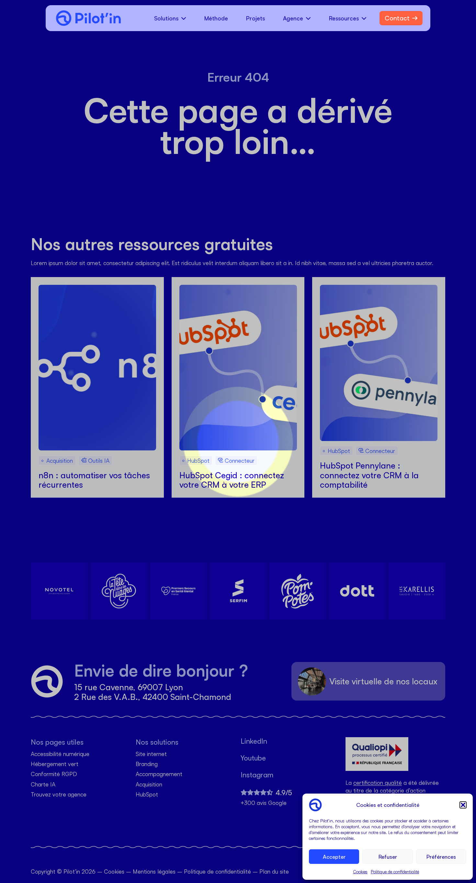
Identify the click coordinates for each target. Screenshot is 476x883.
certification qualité (377, 782)
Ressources (344, 18)
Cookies (360, 871)
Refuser (388, 857)
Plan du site (274, 871)
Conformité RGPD (54, 774)
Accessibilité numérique (60, 754)
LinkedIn (254, 741)
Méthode (216, 18)
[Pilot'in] (86, 18)
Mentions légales (154, 871)
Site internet (151, 754)
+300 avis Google (264, 803)
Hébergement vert (54, 764)
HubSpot (147, 794)
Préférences (441, 857)
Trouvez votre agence (58, 794)
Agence (293, 18)
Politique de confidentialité (395, 871)
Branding (147, 764)
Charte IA (43, 784)
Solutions (166, 18)
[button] (463, 805)
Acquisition (149, 784)
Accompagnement (159, 774)
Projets (255, 18)
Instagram (257, 775)
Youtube (253, 758)
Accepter (334, 857)
